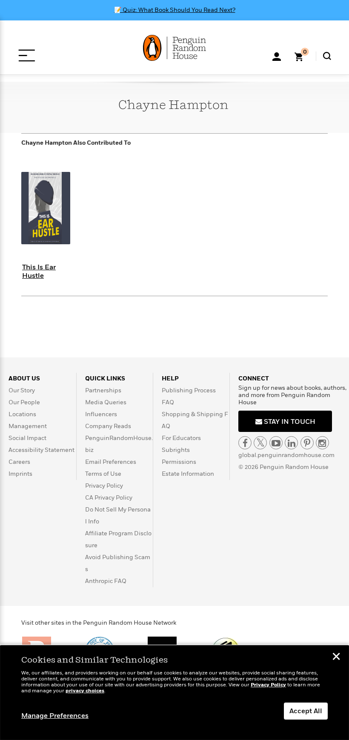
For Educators (181, 438)
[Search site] (327, 56)
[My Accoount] (276, 55)
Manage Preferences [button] (55, 716)
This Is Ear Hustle (39, 271)
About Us (24, 378)
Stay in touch (288, 421)
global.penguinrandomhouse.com (286, 455)
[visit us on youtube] (276, 442)
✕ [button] (336, 657)
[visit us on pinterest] (307, 442)
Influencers (101, 414)
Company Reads (108, 426)
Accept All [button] (305, 711)
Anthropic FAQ (105, 581)
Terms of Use (103, 474)
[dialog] (174, 693)
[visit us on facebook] (245, 442)
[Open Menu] (26, 55)
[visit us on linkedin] (291, 442)
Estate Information (188, 474)
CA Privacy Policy (108, 498)
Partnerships (103, 390)
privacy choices (85, 690)
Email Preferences (110, 462)
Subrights (176, 450)
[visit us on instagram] (322, 442)
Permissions (179, 462)
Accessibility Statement (41, 450)
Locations (22, 414)
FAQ (168, 402)
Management (28, 426)
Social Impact (27, 438)
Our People (24, 402)
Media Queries (105, 402)
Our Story (22, 390)
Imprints (20, 474)
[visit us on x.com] (260, 442)
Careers (19, 462)
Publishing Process (189, 390)
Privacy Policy (104, 486)
